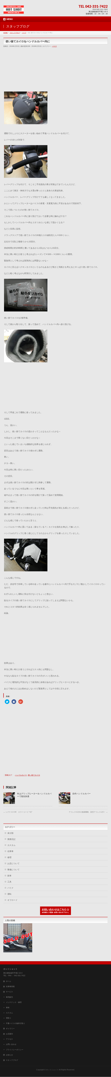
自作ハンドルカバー (81, 793)
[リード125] (17, 937)
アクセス (9, 1039)
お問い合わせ (11, 1044)
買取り (8, 1018)
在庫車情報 (10, 986)
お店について (13, 863)
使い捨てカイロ (34, 775)
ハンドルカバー (21, 775)
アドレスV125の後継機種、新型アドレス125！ (88, 812)
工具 (9, 882)
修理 (9, 857)
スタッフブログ (12, 1060)
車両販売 (9, 997)
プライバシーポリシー (14, 1050)
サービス (9, 992)
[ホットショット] (13, 11)
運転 (9, 894)
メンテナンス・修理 (14, 1002)
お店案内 (9, 1034)
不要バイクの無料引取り (15, 1023)
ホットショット (52, 1070)
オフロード (12, 900)
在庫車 (10, 851)
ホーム (8, 981)
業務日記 (11, 839)
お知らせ (9, 1055)
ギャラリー (10, 1029)
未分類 (10, 833)
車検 (7, 1008)
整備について (13, 869)
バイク (54, 46)
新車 (9, 875)
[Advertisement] (55, 70)
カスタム (11, 845)
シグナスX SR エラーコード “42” (17, 812)
